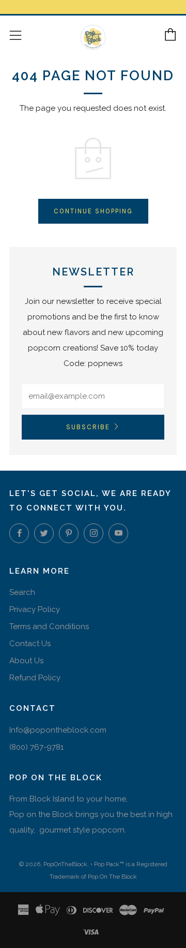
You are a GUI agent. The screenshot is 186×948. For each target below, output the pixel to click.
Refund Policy (34, 677)
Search (22, 592)
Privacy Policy (34, 609)
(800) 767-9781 (36, 747)
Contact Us (30, 643)
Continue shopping (93, 211)
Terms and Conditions (49, 626)
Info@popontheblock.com (57, 730)
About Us (26, 660)
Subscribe (88, 427)
